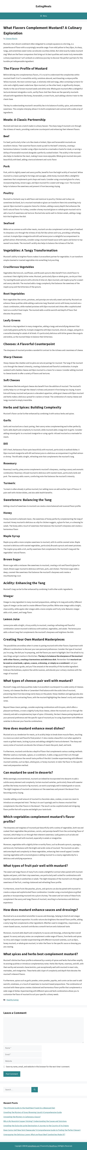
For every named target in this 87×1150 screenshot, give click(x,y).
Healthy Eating (12, 1000)
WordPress (53, 1146)
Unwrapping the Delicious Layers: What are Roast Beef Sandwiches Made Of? (34, 1134)
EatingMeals (43, 6)
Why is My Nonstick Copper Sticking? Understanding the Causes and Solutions (35, 1121)
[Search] (34, 1089)
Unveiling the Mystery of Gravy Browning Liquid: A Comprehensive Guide (32, 1112)
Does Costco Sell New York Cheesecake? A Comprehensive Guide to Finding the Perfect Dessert (42, 1130)
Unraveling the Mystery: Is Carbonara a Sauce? (22, 1117)
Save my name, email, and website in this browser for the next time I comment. (38, 1066)
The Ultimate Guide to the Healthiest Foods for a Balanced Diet (29, 1108)
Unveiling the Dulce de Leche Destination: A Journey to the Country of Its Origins (36, 1125)
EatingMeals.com (33, 1146)
